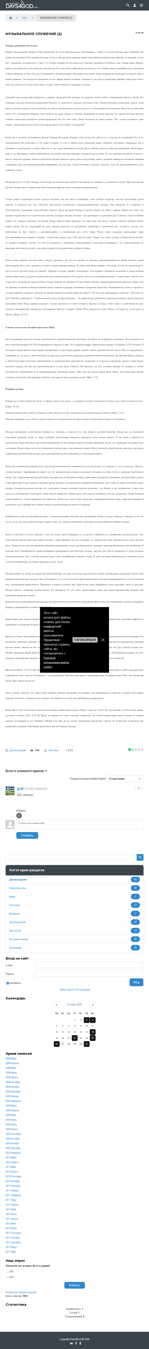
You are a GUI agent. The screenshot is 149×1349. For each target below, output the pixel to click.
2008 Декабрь (13, 1091)
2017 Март (11, 1247)
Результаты (12, 1292)
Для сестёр (15, 930)
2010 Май (11, 1167)
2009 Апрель (12, 1110)
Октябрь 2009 (74, 1004)
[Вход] (19, 815)
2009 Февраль (13, 1101)
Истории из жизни (18, 939)
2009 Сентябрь (13, 1134)
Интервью (14, 913)
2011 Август (12, 1218)
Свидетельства (17, 888)
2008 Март (11, 1058)
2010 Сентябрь (13, 1176)
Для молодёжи (18, 750)
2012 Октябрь (13, 1237)
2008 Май (11, 1068)
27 (62, 1043)
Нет (12, 1276)
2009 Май (11, 1115)
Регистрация (83, 989)
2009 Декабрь (13, 1148)
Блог (24, 17)
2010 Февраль (13, 1152)
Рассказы (14, 905)
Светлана (53, 750)
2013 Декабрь (13, 1242)
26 (57, 1044)
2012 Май (11, 1223)
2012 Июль (11, 1228)
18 (93, 1032)
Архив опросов (28, 1292)
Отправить (27, 835)
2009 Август (12, 1129)
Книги (12, 896)
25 (93, 1038)
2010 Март (11, 1157)
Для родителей (17, 922)
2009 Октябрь (13, 1138)
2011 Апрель (12, 1204)
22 (75, 1038)
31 (87, 1044)
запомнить (15, 982)
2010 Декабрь (13, 1185)
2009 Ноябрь (12, 1143)
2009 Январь (12, 1096)
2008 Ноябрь (12, 1086)
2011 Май (11, 1209)
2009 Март (11, 1105)
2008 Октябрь (13, 1082)
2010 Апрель (12, 1162)
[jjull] (10, 790)
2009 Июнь (11, 1119)
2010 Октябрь (13, 1181)
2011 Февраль (13, 1195)
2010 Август (12, 1171)
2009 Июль (11, 1124)
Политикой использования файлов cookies (56, 663)
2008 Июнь (11, 1072)
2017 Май (11, 1251)
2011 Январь (12, 1190)
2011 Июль (11, 1214)
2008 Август (12, 1077)
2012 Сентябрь (13, 1233)
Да (11, 1271)
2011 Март (11, 1200)
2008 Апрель (12, 1063)
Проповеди (15, 947)
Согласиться (85, 639)
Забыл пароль (66, 989)
